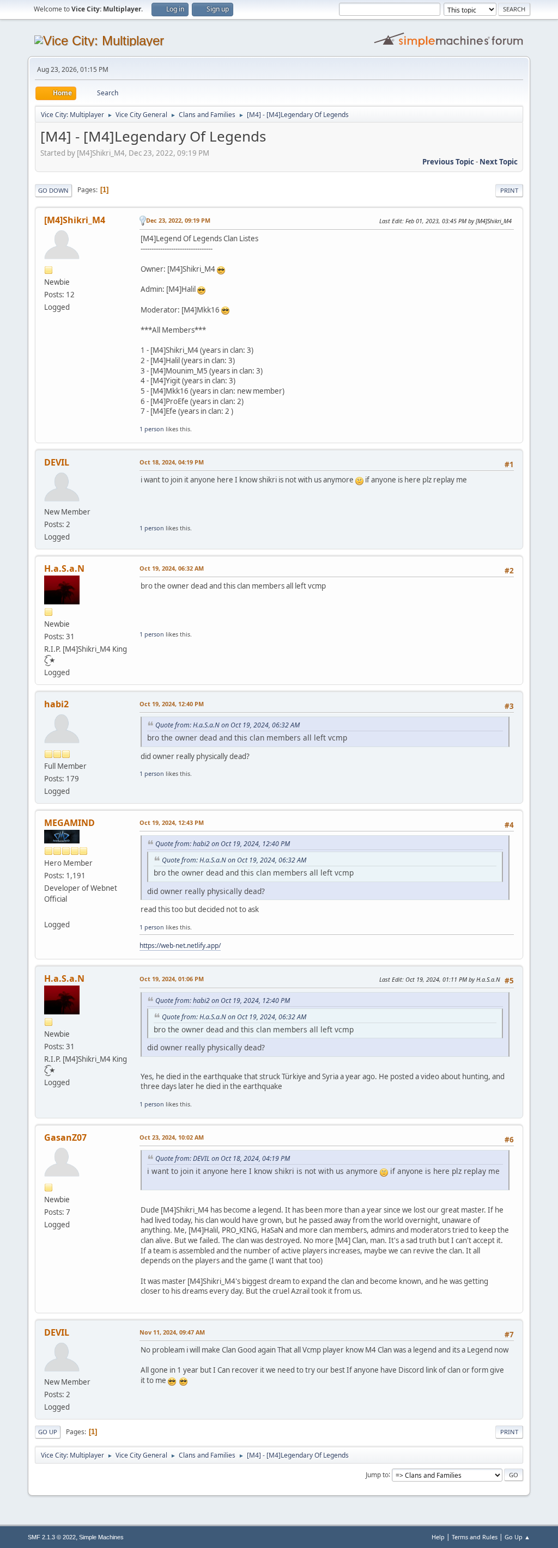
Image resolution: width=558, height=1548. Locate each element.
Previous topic (448, 162)
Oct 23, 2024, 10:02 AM (172, 1137)
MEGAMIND (69, 823)
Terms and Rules (475, 1537)
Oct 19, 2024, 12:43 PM (172, 822)
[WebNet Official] (48, 911)
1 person (152, 429)
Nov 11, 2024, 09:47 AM (172, 1332)
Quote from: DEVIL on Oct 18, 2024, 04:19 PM (222, 1158)
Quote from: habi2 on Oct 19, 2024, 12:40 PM (222, 843)
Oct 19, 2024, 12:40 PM (172, 704)
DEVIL (56, 462)
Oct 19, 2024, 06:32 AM (172, 568)
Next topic (499, 162)
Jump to (377, 1474)
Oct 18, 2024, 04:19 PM (172, 462)
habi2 (56, 704)
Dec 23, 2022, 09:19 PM (178, 220)
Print (509, 190)
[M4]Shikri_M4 (74, 220)
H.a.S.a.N (64, 568)
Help (438, 1537)
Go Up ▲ (517, 1537)
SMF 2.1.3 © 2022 (52, 1537)
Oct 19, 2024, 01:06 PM (172, 979)
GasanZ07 (65, 1137)
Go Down (53, 190)
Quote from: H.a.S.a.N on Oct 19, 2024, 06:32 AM (227, 725)
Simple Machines (101, 1537)
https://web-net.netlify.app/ (180, 945)
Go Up (47, 1432)
